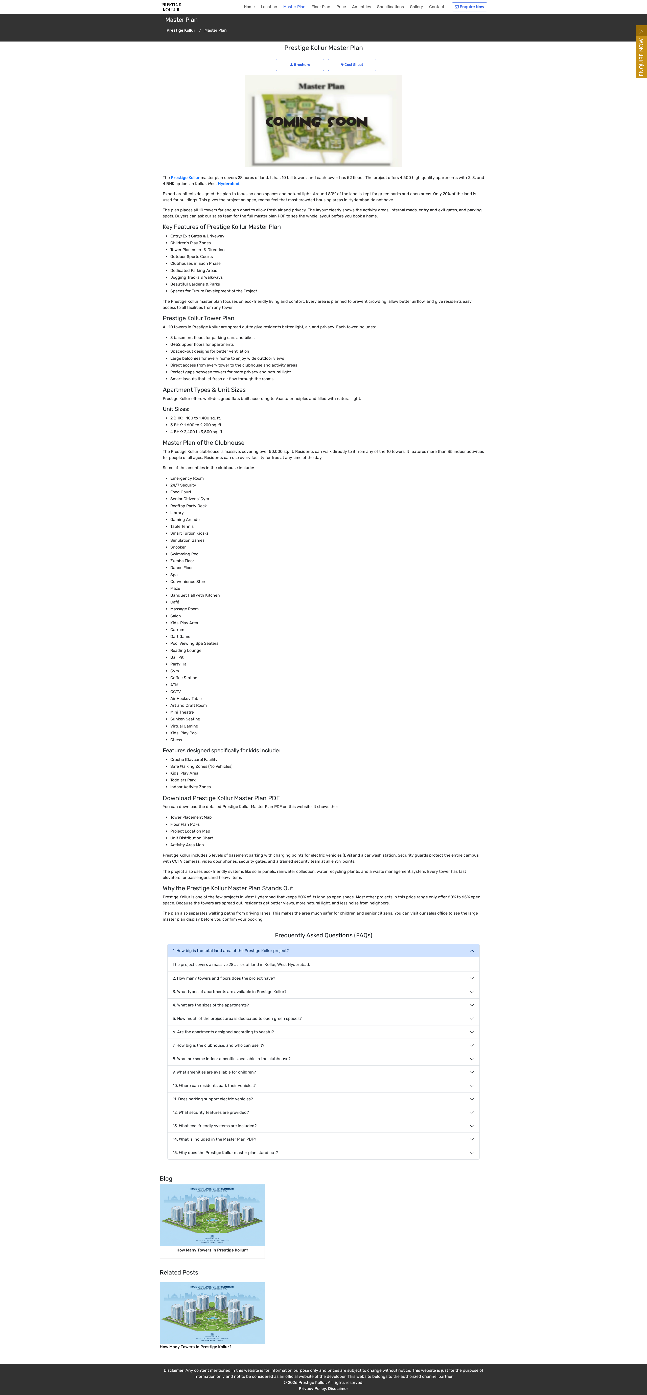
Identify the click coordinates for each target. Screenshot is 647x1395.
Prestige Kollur (185, 177)
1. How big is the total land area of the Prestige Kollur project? (231, 950)
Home (249, 6)
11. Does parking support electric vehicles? (213, 1099)
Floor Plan (321, 6)
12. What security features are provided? (211, 1112)
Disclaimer (338, 1388)
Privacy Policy (312, 1388)
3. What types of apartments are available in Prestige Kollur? (230, 991)
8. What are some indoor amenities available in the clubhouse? (232, 1058)
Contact (436, 6)
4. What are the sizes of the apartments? (211, 1005)
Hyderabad (228, 183)
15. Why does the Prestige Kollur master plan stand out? (225, 1152)
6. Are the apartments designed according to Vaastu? (223, 1031)
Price (341, 6)
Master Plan (294, 6)
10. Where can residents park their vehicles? (214, 1085)
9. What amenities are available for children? (214, 1072)
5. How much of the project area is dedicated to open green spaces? (237, 1018)
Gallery (416, 6)
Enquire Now (471, 6)
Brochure (301, 65)
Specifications (390, 6)
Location (269, 6)
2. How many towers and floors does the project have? (224, 978)
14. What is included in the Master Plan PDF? (214, 1139)
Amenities (361, 6)
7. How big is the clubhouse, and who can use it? (218, 1045)
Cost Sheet (353, 65)
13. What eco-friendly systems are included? (215, 1125)
